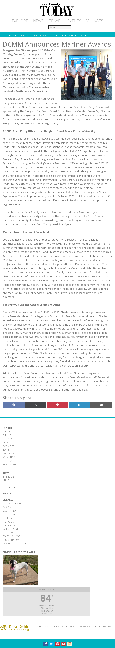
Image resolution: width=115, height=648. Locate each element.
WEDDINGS (9, 457)
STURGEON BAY (11, 539)
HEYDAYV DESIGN (106, 626)
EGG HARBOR (10, 510)
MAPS (6, 480)
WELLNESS (8, 453)
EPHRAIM (8, 518)
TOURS (6, 449)
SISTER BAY (9, 532)
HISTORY (7, 460)
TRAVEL (7, 473)
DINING (7, 435)
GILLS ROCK (9, 525)
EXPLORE (7, 428)
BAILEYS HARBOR (12, 503)
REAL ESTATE (9, 464)
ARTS (5, 442)
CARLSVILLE (9, 507)
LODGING (8, 431)
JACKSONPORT (10, 529)
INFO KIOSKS (10, 487)
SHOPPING (8, 438)
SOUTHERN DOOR (12, 536)
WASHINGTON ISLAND (15, 543)
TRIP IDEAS (8, 476)
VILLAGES (8, 499)
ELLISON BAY (10, 514)
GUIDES (7, 484)
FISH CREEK (9, 521)
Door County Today (57, 9)
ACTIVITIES (8, 446)
